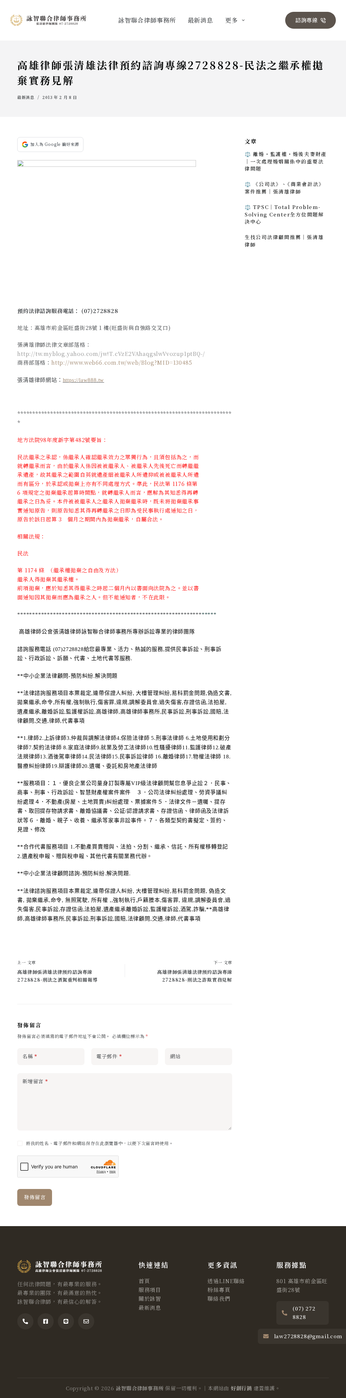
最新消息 (201, 20)
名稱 (29, 1056)
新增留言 (35, 1081)
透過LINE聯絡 (226, 1281)
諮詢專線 (306, 20)
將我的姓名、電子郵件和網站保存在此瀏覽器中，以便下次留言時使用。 (100, 1143)
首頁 (144, 1281)
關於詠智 (150, 1298)
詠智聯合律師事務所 (147, 20)
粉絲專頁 (218, 1290)
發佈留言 (34, 1196)
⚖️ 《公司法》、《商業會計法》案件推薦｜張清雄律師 (284, 187)
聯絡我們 (218, 1298)
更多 (231, 20)
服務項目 (150, 1290)
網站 (175, 1056)
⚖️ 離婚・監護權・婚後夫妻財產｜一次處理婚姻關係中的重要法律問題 (286, 161)
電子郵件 (109, 1056)
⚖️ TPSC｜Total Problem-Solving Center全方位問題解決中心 (284, 214)
